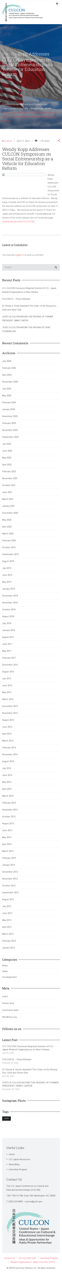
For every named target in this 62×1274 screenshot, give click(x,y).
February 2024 (9, 402)
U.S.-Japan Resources (19, 1159)
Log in (5, 996)
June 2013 (7, 830)
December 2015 (10, 706)
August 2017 (8, 637)
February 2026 (9, 368)
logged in (19, 255)
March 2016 (7, 699)
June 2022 (7, 450)
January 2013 (8, 865)
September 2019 (10, 554)
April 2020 (7, 526)
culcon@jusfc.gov (33, 1201)
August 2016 (8, 671)
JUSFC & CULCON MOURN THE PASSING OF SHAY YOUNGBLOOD (26, 329)
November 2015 (10, 713)
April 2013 (7, 844)
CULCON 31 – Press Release (16, 299)
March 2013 (7, 851)
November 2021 (10, 478)
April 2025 (7, 375)
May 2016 (6, 692)
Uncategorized (9, 977)
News (5, 965)
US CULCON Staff (27, 1258)
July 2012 (6, 906)
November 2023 (10, 416)
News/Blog (14, 1164)
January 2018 (8, 630)
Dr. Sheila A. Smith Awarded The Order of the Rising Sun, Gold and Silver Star (29, 308)
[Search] (56, 267)
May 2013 (6, 837)
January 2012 (8, 947)
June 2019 (7, 575)
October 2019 (8, 547)
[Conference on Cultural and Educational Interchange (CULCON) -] (23, 12)
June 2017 (7, 644)
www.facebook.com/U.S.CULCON (18, 221)
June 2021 (7, 492)
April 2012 (7, 927)
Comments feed (10, 1010)
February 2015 (9, 747)
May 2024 (6, 395)
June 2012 (7, 913)
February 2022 (9, 471)
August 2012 (8, 899)
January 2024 (8, 409)
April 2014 (7, 789)
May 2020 (6, 520)
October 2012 (8, 885)
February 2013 (9, 858)
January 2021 (8, 506)
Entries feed (8, 1003)
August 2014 (8, 761)
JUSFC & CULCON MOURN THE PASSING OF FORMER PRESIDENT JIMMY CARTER (27, 318)
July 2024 (6, 388)
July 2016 (6, 678)
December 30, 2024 (11, 1089)
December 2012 (10, 872)
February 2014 (9, 802)
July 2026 (6, 361)
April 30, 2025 (8, 1076)
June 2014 (7, 775)
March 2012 (7, 934)
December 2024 (10, 381)
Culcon (8, 141)
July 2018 (6, 623)
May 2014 (6, 782)
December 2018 (10, 595)
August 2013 (8, 823)
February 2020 (9, 540)
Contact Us (9, 1258)
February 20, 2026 (10, 1063)
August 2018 (8, 616)
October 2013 (8, 816)
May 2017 (6, 651)
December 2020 (10, 513)
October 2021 (8, 485)
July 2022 (6, 444)
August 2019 (8, 561)
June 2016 (7, 685)
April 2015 (7, 733)
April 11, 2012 (23, 141)
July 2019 (6, 568)
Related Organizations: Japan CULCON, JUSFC (32, 1262)
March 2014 (7, 796)
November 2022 (10, 430)
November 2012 (10, 878)
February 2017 (9, 658)
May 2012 (6, 920)
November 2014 (10, 754)
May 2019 (6, 582)
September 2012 (10, 892)
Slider (5, 971)
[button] (59, 141)
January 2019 (8, 589)
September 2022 (10, 437)
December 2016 (10, 664)
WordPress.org (9, 1017)
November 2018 (10, 602)
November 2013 (10, 809)
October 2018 (8, 609)
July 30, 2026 (8, 1053)
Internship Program (18, 1169)
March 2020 (7, 533)
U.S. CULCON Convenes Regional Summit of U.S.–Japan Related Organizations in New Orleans (29, 290)
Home (12, 1154)
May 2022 (6, 457)
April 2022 (7, 464)
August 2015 (8, 720)
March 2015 (7, 740)
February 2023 (9, 423)
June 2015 (7, 727)
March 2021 (7, 499)
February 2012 (9, 941)
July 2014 (6, 768)
